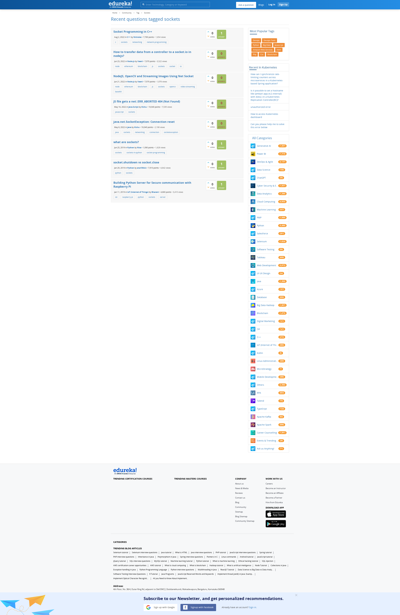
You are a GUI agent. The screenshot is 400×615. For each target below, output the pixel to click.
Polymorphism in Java (167, 556)
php (254, 54)
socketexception (171, 132)
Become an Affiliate (274, 493)
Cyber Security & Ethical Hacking (267, 185)
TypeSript (262, 408)
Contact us (240, 497)
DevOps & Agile (265, 161)
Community (240, 507)
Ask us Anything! (265, 448)
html (279, 49)
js (152, 66)
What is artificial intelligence (239, 565)
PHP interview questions (123, 556)
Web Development (266, 265)
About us (239, 483)
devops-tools (269, 40)
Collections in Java (278, 565)
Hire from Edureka (274, 502)
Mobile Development (267, 376)
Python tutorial (202, 561)
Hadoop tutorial (216, 565)
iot (116, 197)
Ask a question (246, 4)
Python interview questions (182, 569)
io (181, 66)
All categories (262, 138)
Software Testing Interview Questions (129, 574)
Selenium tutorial (120, 552)
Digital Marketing (266, 321)
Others (260, 384)
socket (172, 66)
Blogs (261, 4)
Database (262, 297)
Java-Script (133, 107)
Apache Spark (264, 424)
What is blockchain (198, 565)
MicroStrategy (264, 368)
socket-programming (156, 152)
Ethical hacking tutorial (248, 561)
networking (137, 42)
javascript (119, 112)
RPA (259, 392)
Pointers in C (212, 556)
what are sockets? (126, 142)
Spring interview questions (191, 556)
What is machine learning (224, 561)
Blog (237, 502)
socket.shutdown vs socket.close (136, 162)
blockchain (142, 66)
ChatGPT (261, 177)
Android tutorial (246, 556)
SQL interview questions (140, 561)
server (163, 197)
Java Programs (167, 574)
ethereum (128, 66)
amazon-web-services (263, 49)
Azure (260, 289)
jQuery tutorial (119, 561)
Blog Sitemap (241, 516)
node (117, 66)
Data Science (263, 169)
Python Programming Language (153, 569)
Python (130, 147)
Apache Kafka (264, 416)
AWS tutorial (155, 565)
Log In (271, 4)
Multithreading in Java (207, 569)
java (117, 132)
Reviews (239, 493)
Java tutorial (166, 552)
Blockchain (262, 313)
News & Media (241, 488)
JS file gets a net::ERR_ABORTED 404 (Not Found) (146, 101)
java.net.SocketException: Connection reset (144, 122)
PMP (259, 217)
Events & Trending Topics (267, 440)
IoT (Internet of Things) (138, 192)
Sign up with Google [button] (164, 607)
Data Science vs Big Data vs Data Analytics (256, 569)
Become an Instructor (276, 488)
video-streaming (188, 86)
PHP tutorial (221, 552)
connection (154, 132)
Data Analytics (264, 193)
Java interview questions (201, 552)
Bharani (155, 192)
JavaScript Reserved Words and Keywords (196, 574)
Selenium (262, 241)
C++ (128, 37)
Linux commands (228, 556)
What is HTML (181, 552)
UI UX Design (263, 273)
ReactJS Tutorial (227, 569)
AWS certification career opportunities (129, 565)
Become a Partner (274, 497)
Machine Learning (266, 209)
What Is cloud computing (175, 565)
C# (258, 329)
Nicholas (137, 37)
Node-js (131, 61)
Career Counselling (267, 432)
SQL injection (267, 561)
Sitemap (239, 511)
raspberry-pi (127, 197)
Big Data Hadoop (265, 305)
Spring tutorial (265, 552)
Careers (269, 483)
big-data (267, 45)
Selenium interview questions (144, 552)
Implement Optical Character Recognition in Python (131, 578)
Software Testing (265, 249)
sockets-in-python (134, 152)
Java (129, 127)
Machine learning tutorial (181, 561)
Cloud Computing (266, 201)
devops (256, 40)
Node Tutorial (261, 565)
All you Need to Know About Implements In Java (171, 578)
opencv (173, 86)
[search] (143, 4)
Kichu (144, 107)
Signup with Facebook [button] (201, 607)
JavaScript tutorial (264, 556)
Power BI (261, 153)
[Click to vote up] (208, 32)
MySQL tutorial (160, 561)
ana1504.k (141, 167)
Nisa (139, 147)
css (261, 54)
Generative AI (264, 145)
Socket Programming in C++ (132, 31)
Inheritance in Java (146, 556)
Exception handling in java (124, 569)
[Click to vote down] (208, 36)
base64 (118, 91)
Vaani (140, 61)
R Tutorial (153, 574)
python (118, 173)
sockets (124, 42)
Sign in (252, 607)
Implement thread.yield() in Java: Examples (235, 574)
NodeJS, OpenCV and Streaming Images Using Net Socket (153, 76)
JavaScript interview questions (243, 552)
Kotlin (260, 352)
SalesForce (262, 233)
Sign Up (283, 4)
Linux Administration (267, 360)
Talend (260, 400)
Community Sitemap (244, 521)
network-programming (157, 42)
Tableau (261, 257)
